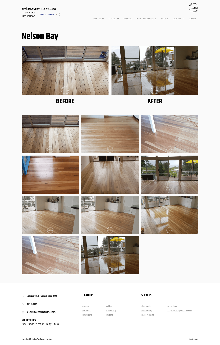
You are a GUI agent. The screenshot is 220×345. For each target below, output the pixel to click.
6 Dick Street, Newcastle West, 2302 (42, 296)
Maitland (109, 306)
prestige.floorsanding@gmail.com (41, 312)
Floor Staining (172, 306)
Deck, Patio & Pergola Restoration (179, 310)
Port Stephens (87, 315)
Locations (177, 19)
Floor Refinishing (147, 315)
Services (112, 19)
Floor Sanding (146, 306)
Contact (192, 19)
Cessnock (109, 315)
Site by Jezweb (193, 339)
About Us (97, 19)
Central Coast (86, 310)
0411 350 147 (28, 16)
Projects (164, 19)
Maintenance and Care (146, 19)
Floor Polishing (146, 310)
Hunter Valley (111, 310)
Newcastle (85, 306)
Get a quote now (47, 14)
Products (127, 19)
